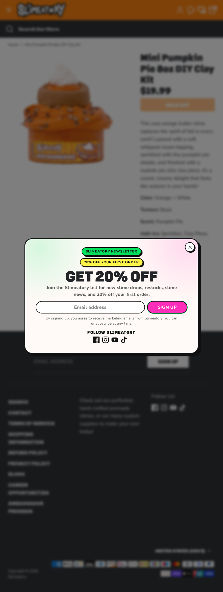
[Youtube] (115, 340)
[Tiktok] (124, 340)
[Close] (190, 247)
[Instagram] (105, 340)
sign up (167, 307)
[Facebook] (96, 340)
